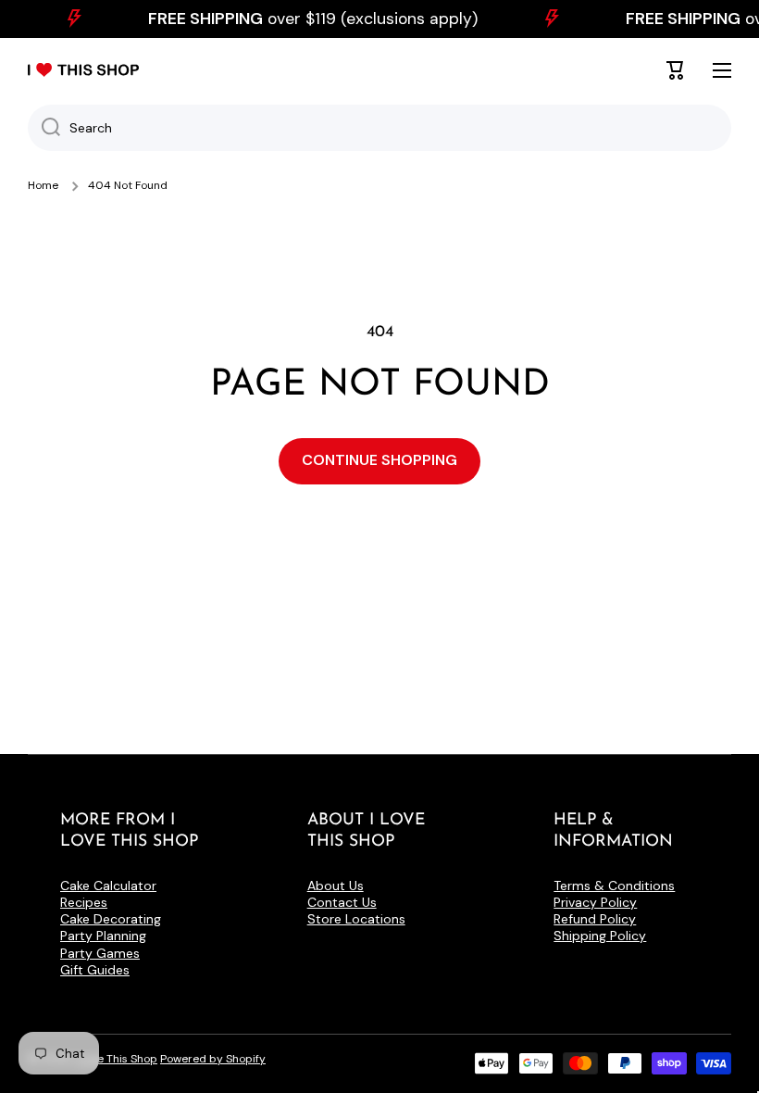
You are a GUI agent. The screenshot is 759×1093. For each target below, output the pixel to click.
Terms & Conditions (614, 885)
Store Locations (356, 919)
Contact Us (342, 902)
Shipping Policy (600, 935)
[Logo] (83, 70)
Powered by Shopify (213, 1058)
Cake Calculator (108, 885)
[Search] (44, 128)
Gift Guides (95, 969)
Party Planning (103, 935)
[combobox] (379, 128)
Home (43, 186)
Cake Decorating (110, 919)
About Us (335, 885)
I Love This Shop (115, 1058)
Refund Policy (595, 919)
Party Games (100, 953)
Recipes (83, 902)
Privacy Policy (595, 902)
